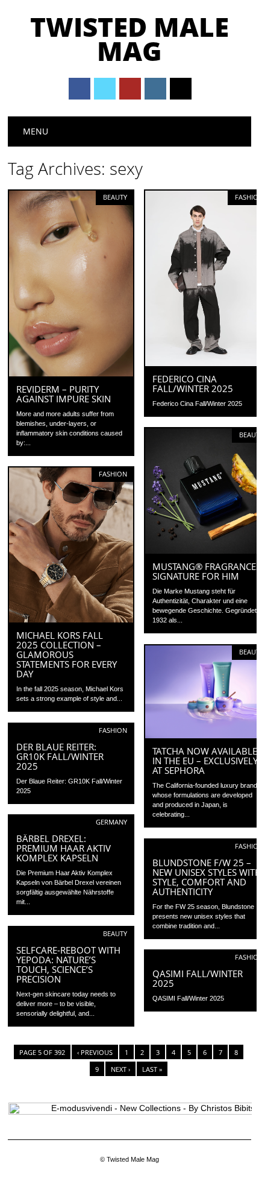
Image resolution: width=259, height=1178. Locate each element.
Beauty (115, 196)
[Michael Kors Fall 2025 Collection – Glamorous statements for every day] (71, 619)
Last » (152, 1069)
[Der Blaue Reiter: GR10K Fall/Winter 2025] (71, 731)
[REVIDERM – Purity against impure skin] (71, 373)
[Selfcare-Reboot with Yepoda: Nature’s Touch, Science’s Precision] (71, 934)
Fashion (113, 473)
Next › (120, 1069)
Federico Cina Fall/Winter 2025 (192, 383)
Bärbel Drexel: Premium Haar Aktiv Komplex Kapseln (63, 848)
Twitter (105, 89)
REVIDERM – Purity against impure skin (63, 394)
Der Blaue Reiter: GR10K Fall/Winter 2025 (60, 756)
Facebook (79, 89)
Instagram (155, 89)
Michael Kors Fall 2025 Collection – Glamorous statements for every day (66, 654)
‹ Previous (95, 1052)
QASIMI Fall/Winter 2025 (197, 978)
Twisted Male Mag (129, 38)
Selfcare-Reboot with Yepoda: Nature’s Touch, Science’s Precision (68, 964)
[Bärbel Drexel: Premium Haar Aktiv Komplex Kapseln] (71, 823)
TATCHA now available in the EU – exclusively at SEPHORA (205, 760)
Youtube (130, 89)
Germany (111, 821)
